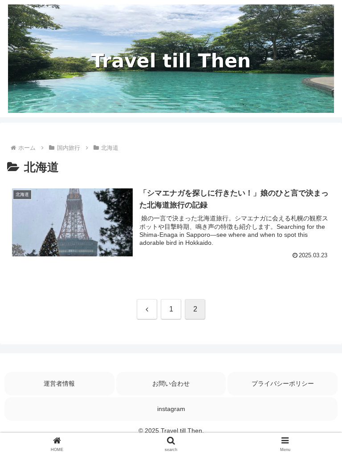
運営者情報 (59, 383)
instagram (171, 408)
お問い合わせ (171, 383)
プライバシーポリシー (283, 383)
